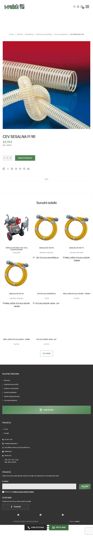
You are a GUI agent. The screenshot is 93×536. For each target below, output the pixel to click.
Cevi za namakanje (60, 34)
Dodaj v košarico (25, 158)
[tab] (46, 179)
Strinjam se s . (19, 492)
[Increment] (11, 158)
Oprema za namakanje (44, 34)
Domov (11, 34)
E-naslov (6, 481)
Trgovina (20, 34)
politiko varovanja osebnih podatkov (23, 492)
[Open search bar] (74, 7)
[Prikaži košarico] (81, 6)
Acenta (77, 521)
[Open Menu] (87, 6)
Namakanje (29, 34)
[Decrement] (4, 158)
